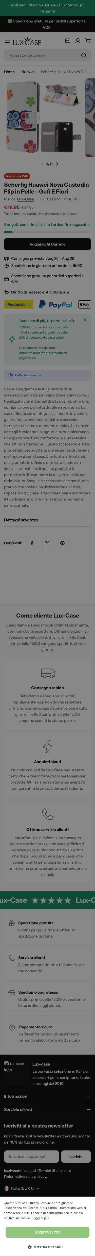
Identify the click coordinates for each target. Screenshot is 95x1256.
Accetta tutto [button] (47, 1232)
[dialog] (47, 1226)
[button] (47, 1247)
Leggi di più (40, 1218)
